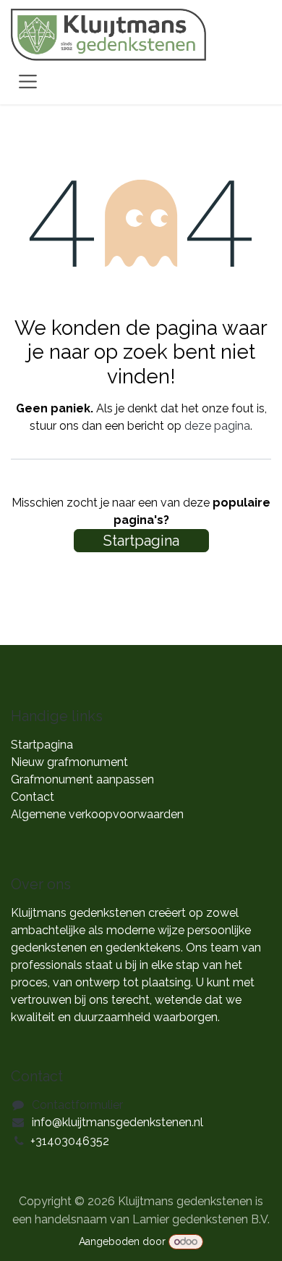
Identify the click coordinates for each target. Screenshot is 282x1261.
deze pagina (217, 426)
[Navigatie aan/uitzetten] (28, 81)
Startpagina (141, 540)
